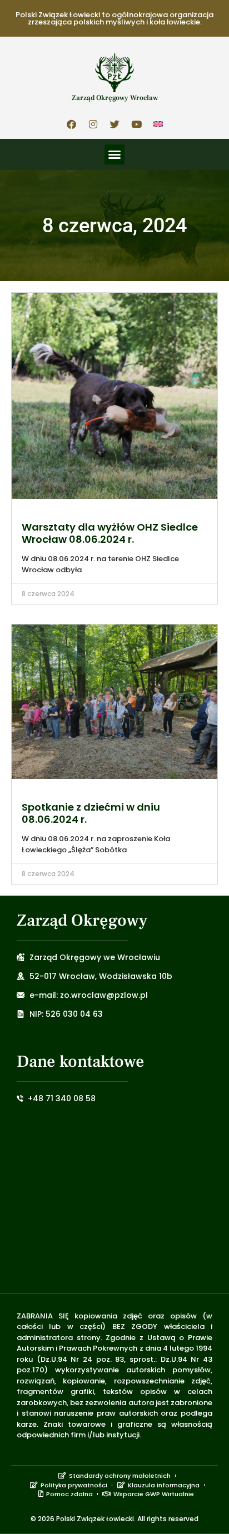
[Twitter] (114, 123)
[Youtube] (136, 123)
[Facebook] (71, 123)
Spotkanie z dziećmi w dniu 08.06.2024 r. (91, 813)
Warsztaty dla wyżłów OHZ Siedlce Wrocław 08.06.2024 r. (110, 533)
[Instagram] (92, 123)
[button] (114, 154)
